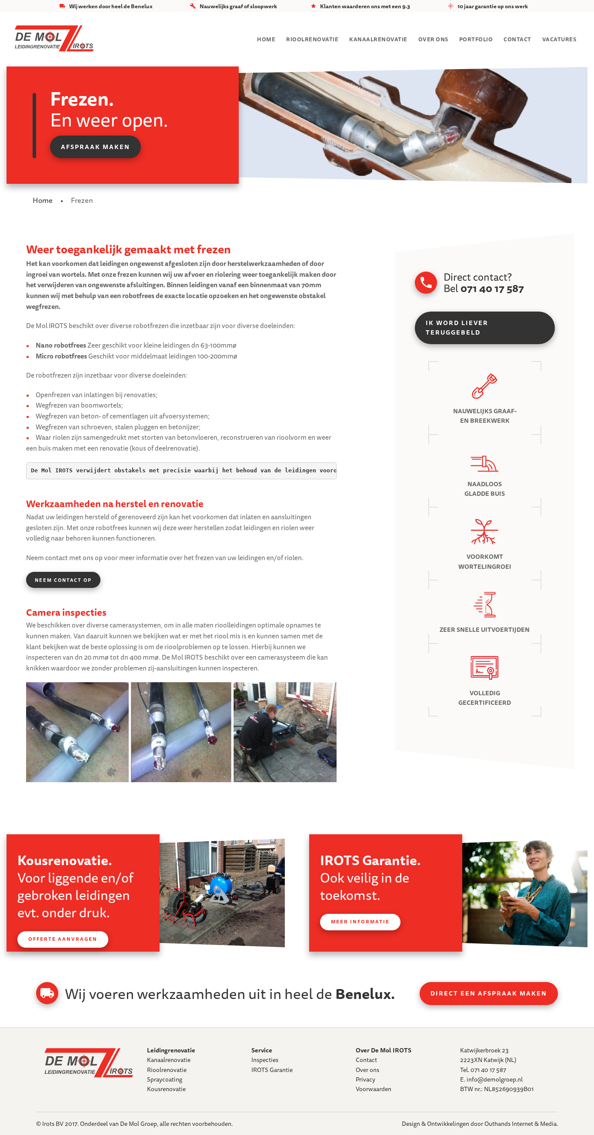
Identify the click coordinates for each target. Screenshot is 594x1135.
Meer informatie (360, 922)
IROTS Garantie (272, 1070)
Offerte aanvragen (62, 939)
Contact (517, 39)
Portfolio (476, 39)
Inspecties (264, 1060)
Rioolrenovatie (312, 39)
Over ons (433, 39)
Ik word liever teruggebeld (457, 327)
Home (266, 39)
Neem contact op (63, 580)
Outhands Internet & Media (520, 1123)
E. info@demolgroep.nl (491, 1079)
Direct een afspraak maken (488, 993)
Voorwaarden (373, 1089)
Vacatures (559, 39)
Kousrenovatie (166, 1089)
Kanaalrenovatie (378, 39)
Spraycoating (164, 1079)
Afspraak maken (95, 147)
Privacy (365, 1079)
